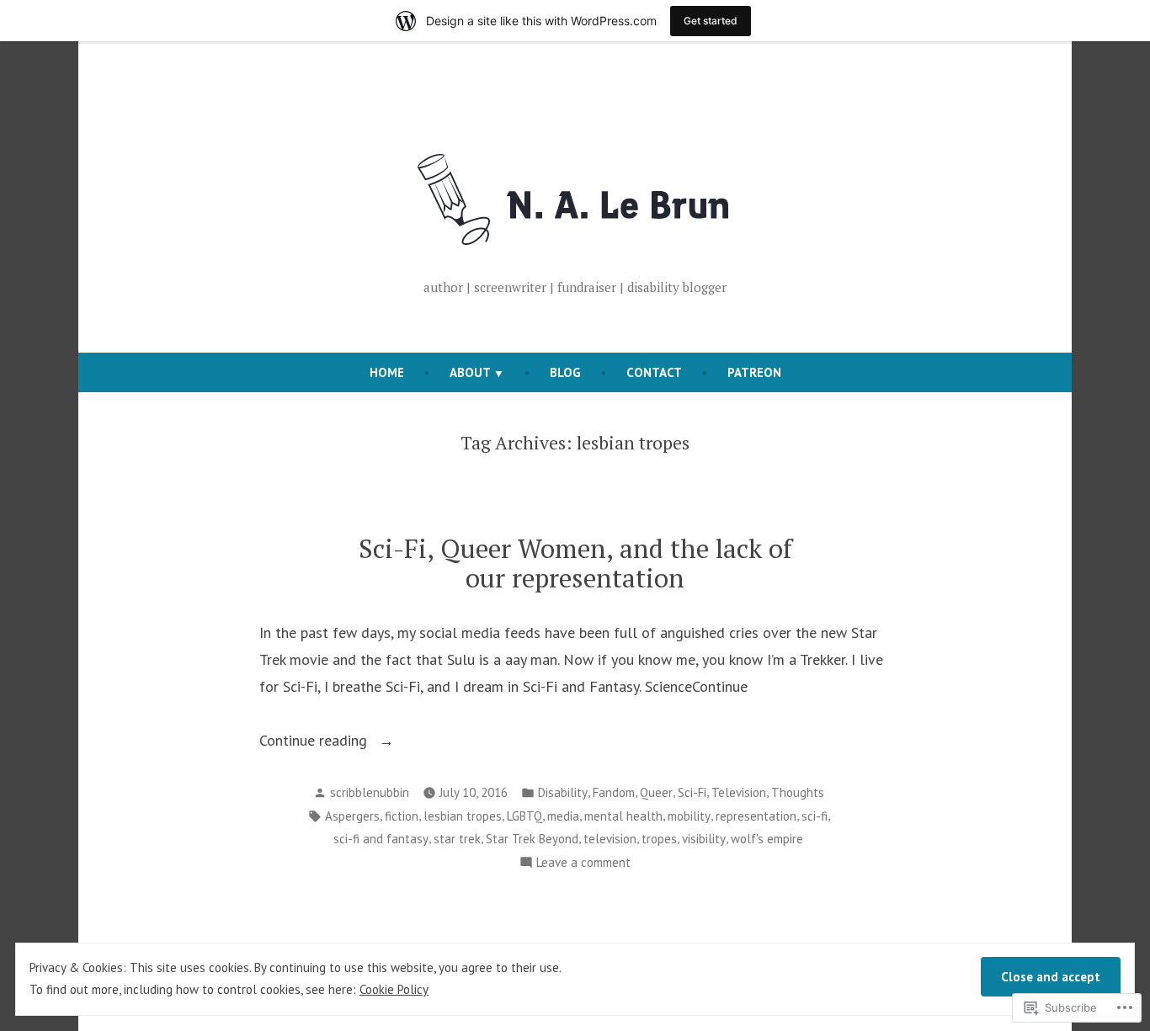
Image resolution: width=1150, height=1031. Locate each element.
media (563, 816)
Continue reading (315, 742)
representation (756, 816)
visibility (704, 839)
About (470, 372)
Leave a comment (583, 863)
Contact (654, 372)
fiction (401, 816)
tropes (659, 839)
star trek (457, 839)
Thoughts (797, 792)
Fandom (614, 792)
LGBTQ (524, 816)
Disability (563, 792)
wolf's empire (767, 839)
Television (738, 792)
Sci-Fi (692, 792)
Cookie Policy (394, 989)
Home (387, 372)
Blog (565, 372)
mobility (689, 816)
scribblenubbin (369, 792)
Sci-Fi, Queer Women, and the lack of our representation (575, 563)
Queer (656, 792)
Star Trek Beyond (532, 839)
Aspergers (352, 816)
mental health (623, 816)
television (609, 839)
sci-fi (814, 816)
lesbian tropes (462, 816)
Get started (710, 20)
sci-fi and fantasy (381, 839)
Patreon (754, 372)
